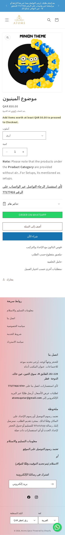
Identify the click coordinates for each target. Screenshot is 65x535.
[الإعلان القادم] (58, 6)
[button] (7, 20)
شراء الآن (32, 236)
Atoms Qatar (27, 530)
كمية (5, 144)
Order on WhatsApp (32, 215)
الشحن (13, 111)
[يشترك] (52, 484)
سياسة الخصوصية (16, 326)
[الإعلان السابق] (6, 6)
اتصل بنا (11, 318)
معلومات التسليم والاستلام (20, 310)
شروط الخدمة (14, 334)
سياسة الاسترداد (15, 341)
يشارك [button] (10, 279)
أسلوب (6, 128)
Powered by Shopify (42, 530)
